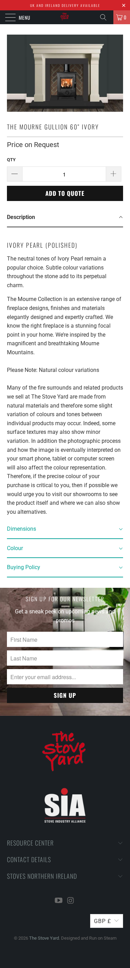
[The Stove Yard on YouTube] (58, 901)
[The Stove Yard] (65, 17)
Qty (11, 159)
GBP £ (102, 921)
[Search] (105, 17)
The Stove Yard (44, 938)
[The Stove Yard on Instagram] (71, 901)
